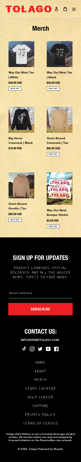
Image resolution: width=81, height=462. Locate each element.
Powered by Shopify (50, 449)
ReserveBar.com (50, 440)
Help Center (40, 397)
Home (41, 362)
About (40, 371)
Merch (40, 379)
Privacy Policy (40, 414)
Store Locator (40, 388)
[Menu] (74, 8)
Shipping (40, 405)
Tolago (33, 449)
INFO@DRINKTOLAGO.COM (40, 340)
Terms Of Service (41, 423)
